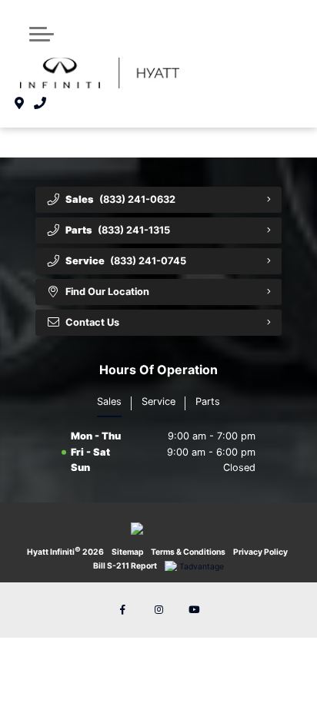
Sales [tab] (109, 401)
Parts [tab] (207, 401)
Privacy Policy (260, 552)
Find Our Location (107, 291)
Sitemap (128, 552)
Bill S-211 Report (125, 566)
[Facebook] (123, 610)
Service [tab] (158, 401)
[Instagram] (158, 610)
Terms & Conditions (188, 552)
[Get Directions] (19, 103)
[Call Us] (40, 103)
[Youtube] (194, 610)
